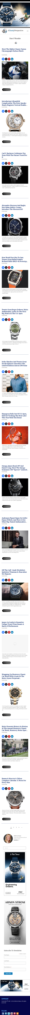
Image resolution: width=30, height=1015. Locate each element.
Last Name (6, 960)
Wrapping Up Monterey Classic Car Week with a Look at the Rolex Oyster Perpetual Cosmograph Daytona (14, 677)
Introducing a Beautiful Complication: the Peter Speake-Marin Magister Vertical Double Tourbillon (14, 104)
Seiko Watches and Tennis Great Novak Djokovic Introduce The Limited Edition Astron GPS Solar (14, 364)
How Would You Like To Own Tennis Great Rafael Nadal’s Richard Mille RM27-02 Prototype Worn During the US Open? (15, 260)
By (4, 54)
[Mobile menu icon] (28, 31)
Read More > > (16, 840)
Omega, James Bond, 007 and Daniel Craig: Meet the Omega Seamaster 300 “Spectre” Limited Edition (14, 469)
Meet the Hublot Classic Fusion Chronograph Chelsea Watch (14, 50)
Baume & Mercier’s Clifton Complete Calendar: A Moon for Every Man (14, 780)
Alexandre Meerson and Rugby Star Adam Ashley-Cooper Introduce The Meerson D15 (14, 207)
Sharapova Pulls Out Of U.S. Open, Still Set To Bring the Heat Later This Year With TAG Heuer (14, 416)
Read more (5, 89)
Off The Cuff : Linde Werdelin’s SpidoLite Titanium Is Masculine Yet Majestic (14, 572)
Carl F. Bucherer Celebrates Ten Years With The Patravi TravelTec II (14, 155)
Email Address (7, 967)
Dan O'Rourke (15, 38)
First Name (6, 955)
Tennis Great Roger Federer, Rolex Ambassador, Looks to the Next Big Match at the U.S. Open (15, 311)
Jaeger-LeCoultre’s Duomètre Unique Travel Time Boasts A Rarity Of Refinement (13, 624)
